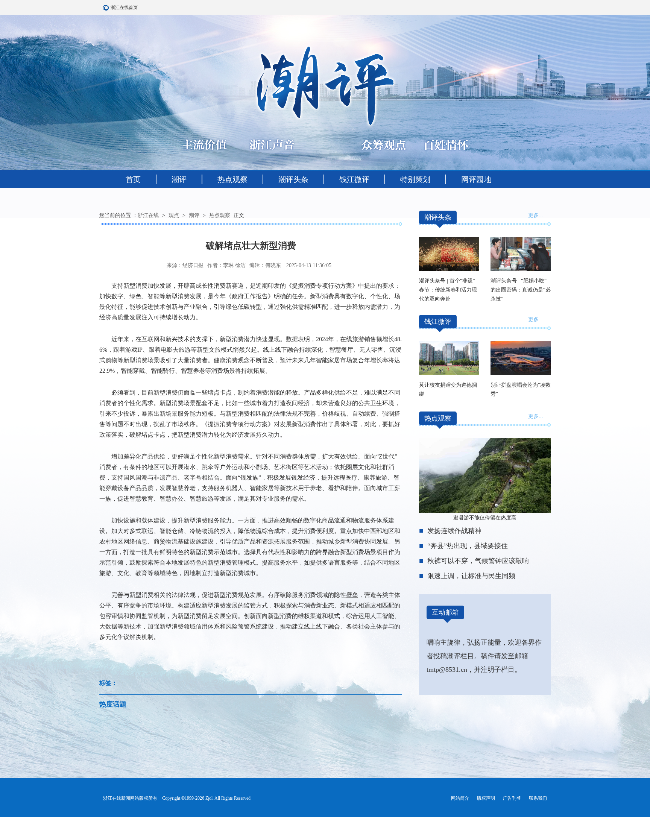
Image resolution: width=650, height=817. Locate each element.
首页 (133, 179)
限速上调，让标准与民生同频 (471, 576)
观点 (174, 215)
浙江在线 (148, 215)
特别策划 (415, 179)
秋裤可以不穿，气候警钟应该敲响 (478, 561)
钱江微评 (354, 179)
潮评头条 (293, 179)
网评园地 (476, 179)
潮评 (179, 179)
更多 (533, 215)
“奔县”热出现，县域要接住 (467, 546)
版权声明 (486, 798)
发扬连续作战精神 (454, 531)
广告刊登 (512, 798)
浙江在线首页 (107, 7)
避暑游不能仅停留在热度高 (484, 518)
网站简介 (460, 798)
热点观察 (232, 179)
